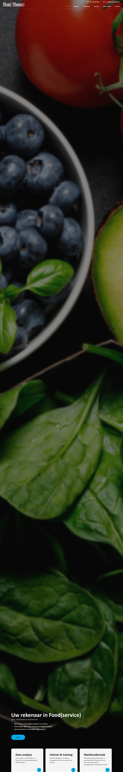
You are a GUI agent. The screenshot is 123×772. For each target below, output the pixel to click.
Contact (117, 6)
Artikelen (76, 6)
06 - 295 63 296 (94, 2)
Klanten (18, 737)
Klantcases (86, 6)
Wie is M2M (107, 6)
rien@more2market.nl (113, 2)
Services (96, 6)
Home (67, 6)
